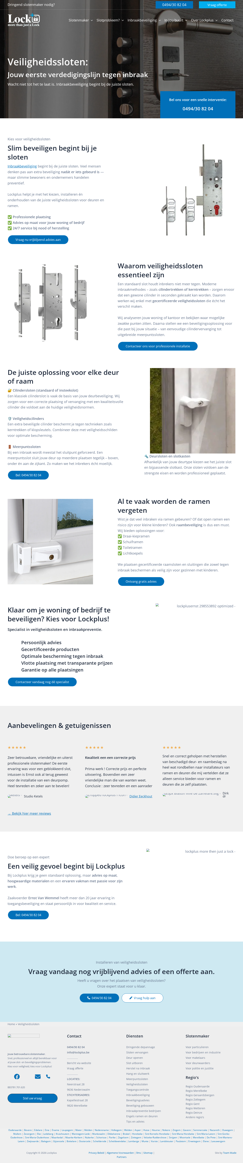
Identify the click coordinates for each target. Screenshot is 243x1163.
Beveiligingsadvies (138, 1100)
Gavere (187, 1130)
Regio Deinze (194, 1112)
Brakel (126, 1133)
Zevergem (29, 1133)
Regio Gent (193, 1104)
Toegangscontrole (137, 1089)
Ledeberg (48, 1133)
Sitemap (148, 1152)
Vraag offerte (75, 1068)
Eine (47, 1130)
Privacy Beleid (96, 1152)
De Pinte (211, 1137)
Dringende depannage (140, 1047)
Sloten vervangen (137, 1052)
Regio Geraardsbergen (200, 1095)
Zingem (177, 1130)
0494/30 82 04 (76, 1047)
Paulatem (181, 1141)
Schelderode (99, 1141)
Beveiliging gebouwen (140, 1105)
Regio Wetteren (195, 1108)
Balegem (46, 1141)
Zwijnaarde (33, 1141)
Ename (55, 1130)
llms (138, 1152)
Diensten (134, 1036)
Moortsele (185, 1137)
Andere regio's (195, 1117)
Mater (78, 1130)
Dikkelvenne (113, 1133)
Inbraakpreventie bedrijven (143, 1111)
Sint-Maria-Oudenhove (37, 1137)
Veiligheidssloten (137, 1084)
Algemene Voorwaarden (120, 1152)
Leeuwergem (218, 1141)
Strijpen (173, 1137)
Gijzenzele (58, 1141)
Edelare (38, 1130)
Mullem (17, 1133)
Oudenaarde (15, 1130)
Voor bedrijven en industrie (203, 1052)
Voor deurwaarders (198, 1063)
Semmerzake (200, 1130)
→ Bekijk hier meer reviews (29, 813)
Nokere (166, 1130)
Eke (39, 1133)
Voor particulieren (197, 1047)
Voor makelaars (195, 1057)
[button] (174, 5)
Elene (206, 1141)
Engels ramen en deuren (142, 1116)
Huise (146, 1130)
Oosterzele (85, 1141)
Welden (128, 1130)
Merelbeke (198, 1137)
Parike (112, 1137)
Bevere (28, 1130)
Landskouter (166, 1141)
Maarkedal (57, 1137)
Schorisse (101, 1137)
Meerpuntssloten (137, 1079)
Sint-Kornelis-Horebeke (157, 1133)
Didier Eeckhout (140, 796)
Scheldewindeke (117, 1141)
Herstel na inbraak (138, 1068)
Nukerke (89, 1137)
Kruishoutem (62, 1133)
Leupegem (67, 1130)
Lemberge (133, 1141)
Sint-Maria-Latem (206, 1133)
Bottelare (72, 1141)
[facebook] (17, 1076)
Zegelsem (123, 1137)
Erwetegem (194, 1141)
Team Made (229, 1152)
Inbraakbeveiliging (22, 166)
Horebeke (137, 1133)
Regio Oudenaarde (198, 1086)
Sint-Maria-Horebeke (183, 1133)
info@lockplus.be (78, 1052)
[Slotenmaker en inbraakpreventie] (24, 19)
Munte (145, 1141)
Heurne (156, 1130)
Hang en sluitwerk (137, 1073)
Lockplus (52, 1152)
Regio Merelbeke (196, 1091)
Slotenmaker (197, 1036)
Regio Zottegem (195, 1099)
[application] (91, 20)
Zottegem (136, 1137)
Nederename (102, 1130)
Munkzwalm (98, 1133)
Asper (138, 1130)
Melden (88, 1130)
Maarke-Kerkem (73, 1137)
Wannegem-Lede (81, 1133)
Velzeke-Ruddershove (155, 1137)
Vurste (154, 1141)
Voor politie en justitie (200, 1068)
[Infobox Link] (198, 105)
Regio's (192, 1077)
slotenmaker (33, 4)
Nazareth (215, 1130)
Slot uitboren (134, 1063)
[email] (38, 1076)
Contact (74, 1036)
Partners (121, 1157)
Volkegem (116, 1130)
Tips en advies (135, 1121)
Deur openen (134, 1057)
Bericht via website (79, 1063)
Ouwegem (227, 1130)
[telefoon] (48, 1076)
